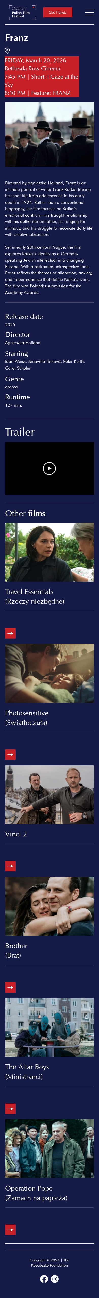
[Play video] (49, 468)
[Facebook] (44, 1279)
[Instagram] (55, 1279)
